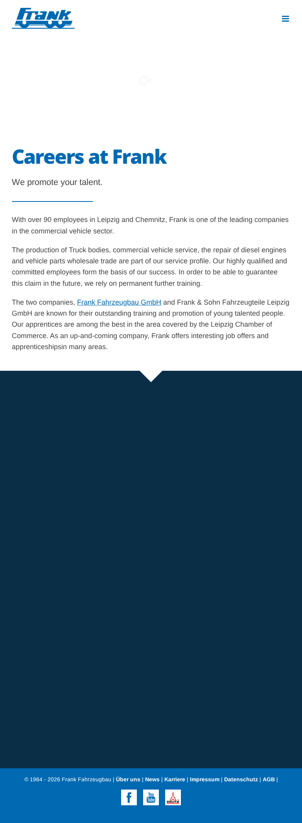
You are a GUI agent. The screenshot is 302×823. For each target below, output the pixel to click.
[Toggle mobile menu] (286, 19)
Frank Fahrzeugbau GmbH (119, 302)
